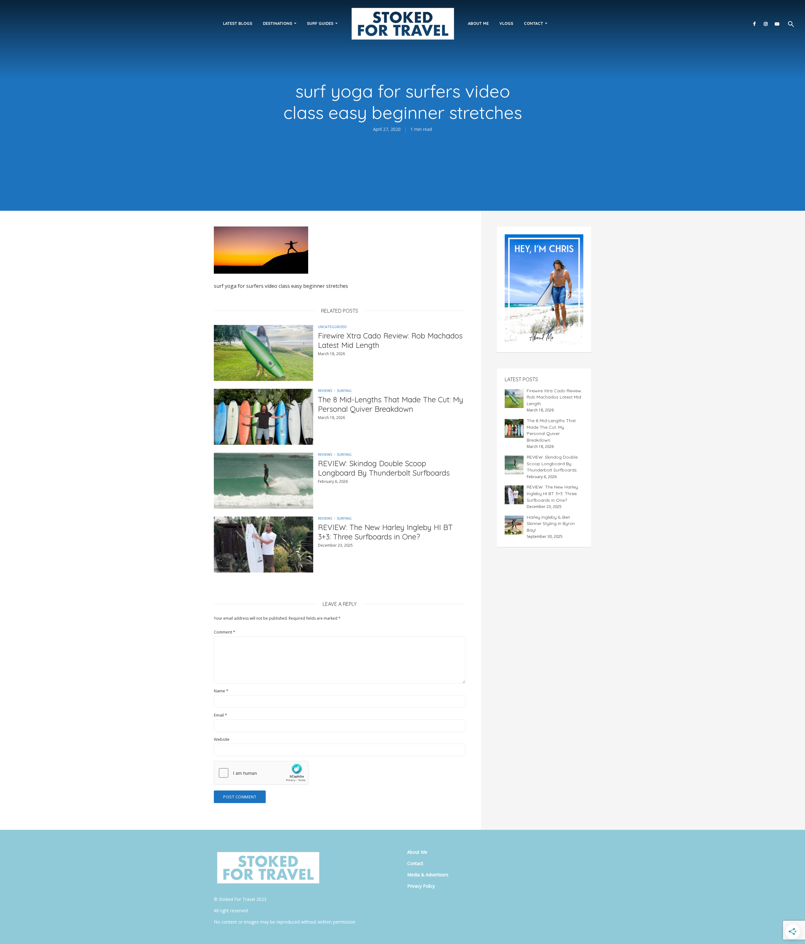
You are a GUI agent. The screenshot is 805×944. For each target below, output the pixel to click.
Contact (533, 23)
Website (222, 739)
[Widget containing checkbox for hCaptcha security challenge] (261, 773)
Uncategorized (332, 326)
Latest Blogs (237, 23)
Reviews (325, 390)
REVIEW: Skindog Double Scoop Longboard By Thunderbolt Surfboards (384, 468)
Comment (224, 632)
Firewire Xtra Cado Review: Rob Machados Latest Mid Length (390, 340)
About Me (478, 23)
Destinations (277, 23)
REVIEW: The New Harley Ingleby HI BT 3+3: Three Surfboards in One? (385, 531)
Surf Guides (320, 23)
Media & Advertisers (427, 875)
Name (221, 691)
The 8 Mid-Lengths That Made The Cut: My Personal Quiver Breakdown (390, 404)
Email (220, 715)
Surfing (344, 390)
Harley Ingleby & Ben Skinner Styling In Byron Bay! (551, 523)
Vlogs (506, 23)
